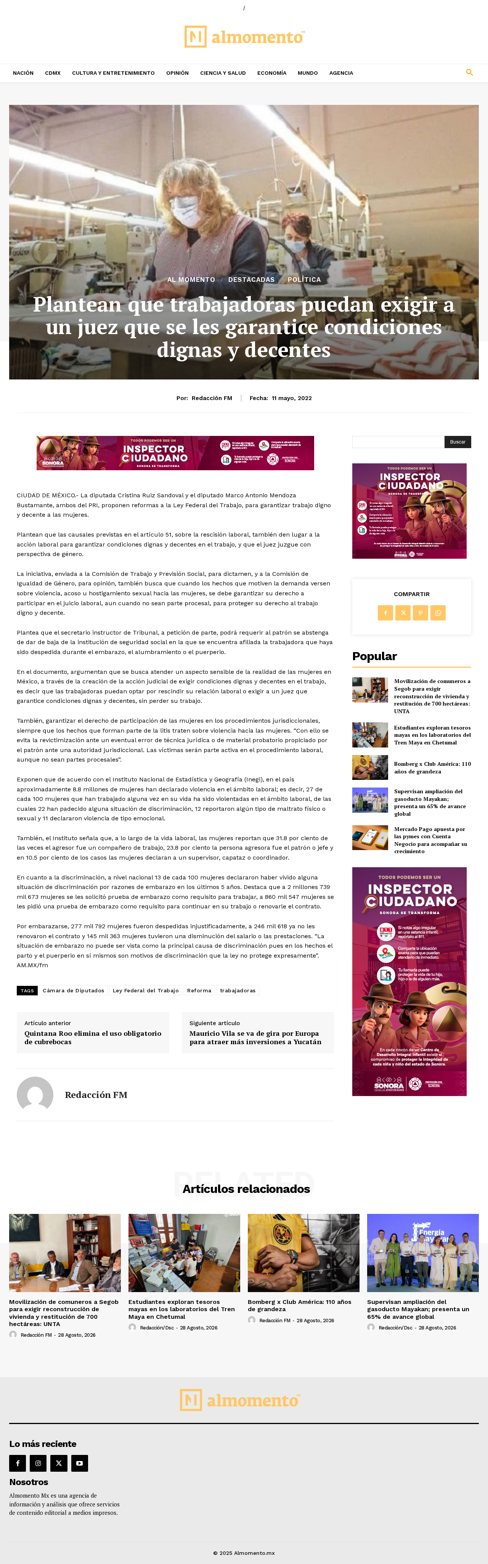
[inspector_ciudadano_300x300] (409, 556)
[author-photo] (14, 1335)
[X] (403, 612)
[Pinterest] (420, 612)
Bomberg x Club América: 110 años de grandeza (432, 767)
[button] (427, 73)
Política (304, 279)
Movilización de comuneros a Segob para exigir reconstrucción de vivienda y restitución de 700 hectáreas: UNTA (432, 695)
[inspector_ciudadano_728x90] (175, 468)
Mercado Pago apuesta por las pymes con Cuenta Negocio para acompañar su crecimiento (430, 840)
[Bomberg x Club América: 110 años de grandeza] (370, 767)
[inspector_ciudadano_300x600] (409, 1094)
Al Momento (191, 279)
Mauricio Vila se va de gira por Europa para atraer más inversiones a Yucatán (255, 1037)
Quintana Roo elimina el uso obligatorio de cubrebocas (92, 1037)
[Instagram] (38, 1463)
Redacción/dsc (157, 1328)
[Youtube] (79, 1463)
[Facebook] (385, 612)
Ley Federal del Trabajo (146, 990)
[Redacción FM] (35, 1095)
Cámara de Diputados (73, 990)
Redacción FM (212, 398)
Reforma (199, 990)
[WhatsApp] (438, 612)
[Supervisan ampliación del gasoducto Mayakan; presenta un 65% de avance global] (370, 800)
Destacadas (251, 279)
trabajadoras (238, 990)
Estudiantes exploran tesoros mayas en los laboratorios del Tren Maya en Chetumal (432, 735)
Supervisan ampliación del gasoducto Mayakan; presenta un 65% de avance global (430, 802)
